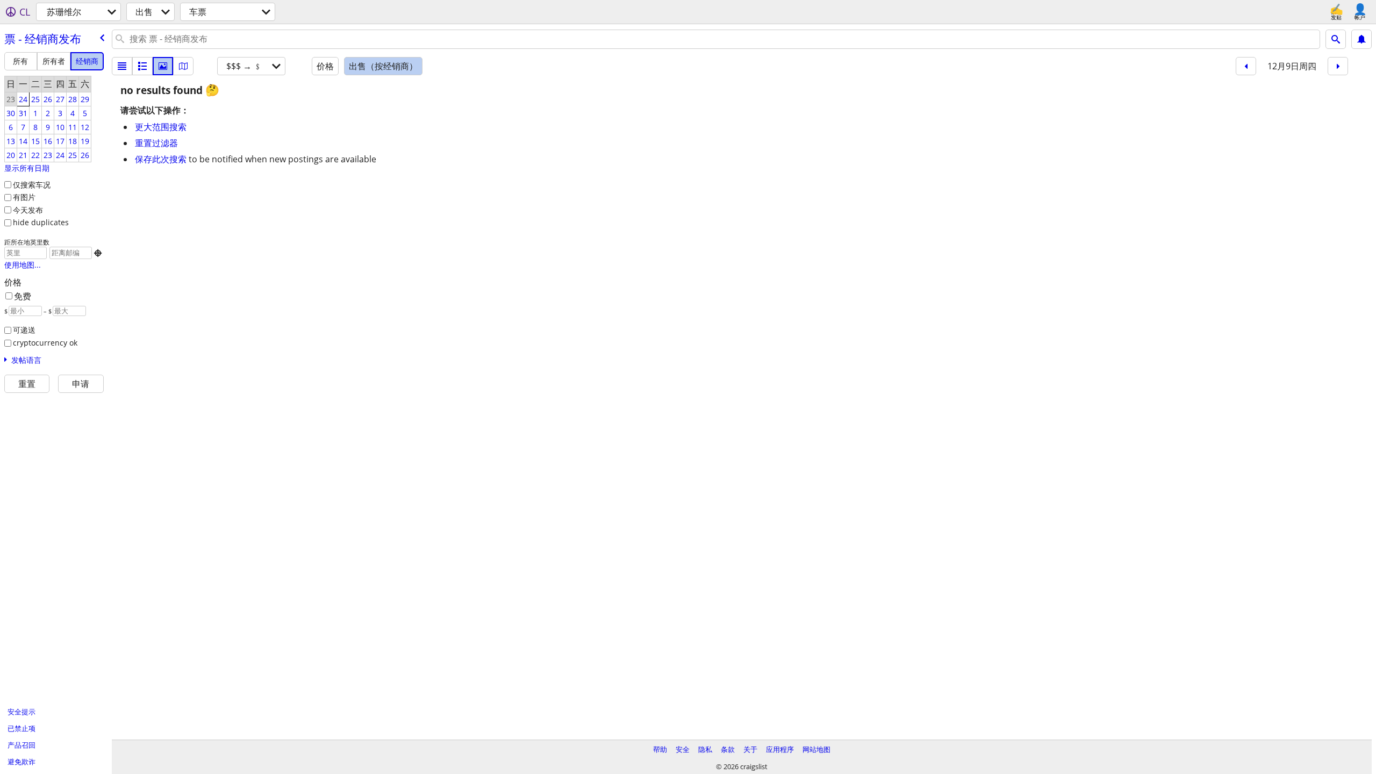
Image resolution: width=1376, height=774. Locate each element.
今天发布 (28, 210)
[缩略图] (142, 66)
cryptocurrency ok (45, 343)
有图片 (24, 197)
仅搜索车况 (32, 185)
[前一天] (1246, 66)
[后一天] (1338, 66)
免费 (22, 296)
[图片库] (163, 66)
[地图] (183, 66)
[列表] (122, 66)
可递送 (24, 330)
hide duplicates (41, 222)
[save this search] (1361, 39)
